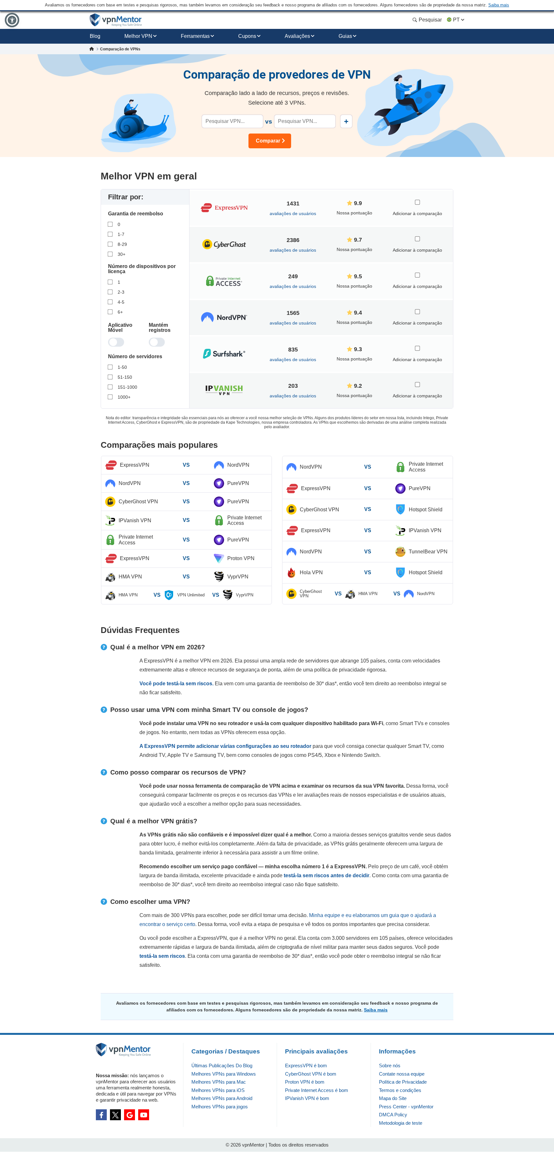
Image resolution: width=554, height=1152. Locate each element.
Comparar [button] (268, 140)
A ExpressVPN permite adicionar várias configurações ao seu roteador (225, 746)
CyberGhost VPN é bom (310, 1074)
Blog (95, 36)
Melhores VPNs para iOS (218, 1090)
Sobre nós (389, 1065)
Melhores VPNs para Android (221, 1098)
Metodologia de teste (400, 1123)
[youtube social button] (143, 1114)
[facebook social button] (101, 1114)
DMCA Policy (393, 1114)
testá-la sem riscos (162, 956)
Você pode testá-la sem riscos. (176, 683)
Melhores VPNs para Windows (223, 1074)
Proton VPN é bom (304, 1082)
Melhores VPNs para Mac (218, 1082)
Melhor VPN (138, 36)
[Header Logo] (116, 20)
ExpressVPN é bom (306, 1065)
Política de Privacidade (403, 1082)
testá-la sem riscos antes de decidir (326, 875)
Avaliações (297, 36)
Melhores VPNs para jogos (219, 1106)
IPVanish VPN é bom (307, 1098)
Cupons (247, 36)
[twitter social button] (115, 1114)
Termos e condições (400, 1090)
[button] (12, 20)
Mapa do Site (393, 1098)
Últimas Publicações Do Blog (221, 1065)
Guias (345, 36)
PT (456, 19)
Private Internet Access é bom (316, 1090)
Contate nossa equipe (401, 1074)
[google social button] (129, 1114)
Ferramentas (195, 36)
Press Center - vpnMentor (406, 1106)
